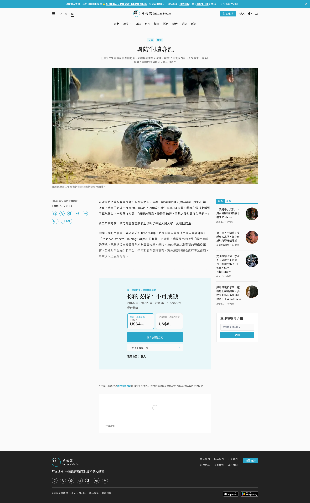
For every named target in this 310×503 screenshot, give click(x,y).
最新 (220, 201)
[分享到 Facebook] (69, 213)
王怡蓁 (219, 303)
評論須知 (109, 426)
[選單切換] (130, 23)
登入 (143, 356)
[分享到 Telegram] (77, 213)
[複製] (54, 213)
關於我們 (205, 459)
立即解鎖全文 (155, 337)
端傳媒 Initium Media (73, 493)
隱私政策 (94, 493)
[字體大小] (60, 14)
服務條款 (107, 493)
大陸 (150, 40)
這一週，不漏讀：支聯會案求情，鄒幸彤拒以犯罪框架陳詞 (228, 236)
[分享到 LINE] (85, 213)
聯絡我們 (219, 459)
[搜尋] (255, 14)
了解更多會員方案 (139, 347)
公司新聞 (233, 464)
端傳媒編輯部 (124, 385)
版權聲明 (219, 464)
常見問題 (205, 464)
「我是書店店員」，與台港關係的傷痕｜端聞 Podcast (228, 213)
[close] (306, 3)
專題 (159, 40)
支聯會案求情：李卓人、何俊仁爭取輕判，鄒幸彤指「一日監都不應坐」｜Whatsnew (228, 264)
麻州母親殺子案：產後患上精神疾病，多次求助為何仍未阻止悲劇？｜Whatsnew (228, 293)
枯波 (218, 276)
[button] (126, 23)
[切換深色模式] (248, 14)
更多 (228, 201)
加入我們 (233, 459)
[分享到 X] (62, 213)
